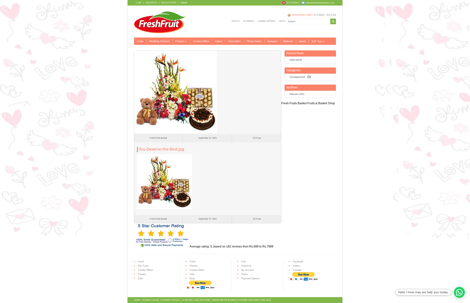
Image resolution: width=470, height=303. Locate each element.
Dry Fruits (143, 265)
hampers (272, 41)
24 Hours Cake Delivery (196, 300)
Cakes (218, 41)
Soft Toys (317, 41)
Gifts (282, 21)
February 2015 (297, 94)
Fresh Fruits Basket (224, 300)
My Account (168, 3)
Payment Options (250, 278)
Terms (183, 3)
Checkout (151, 3)
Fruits (236, 21)
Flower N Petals (170, 300)
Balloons (288, 41)
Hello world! (296, 60)
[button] (459, 292)
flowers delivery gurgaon (254, 300)
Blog (192, 278)
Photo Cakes (254, 41)
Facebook (298, 261)
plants (302, 41)
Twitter (296, 265)
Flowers (248, 21)
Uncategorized (297, 77)
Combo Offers (266, 21)
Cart (139, 3)
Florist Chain (150, 300)
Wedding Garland (159, 41)
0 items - (325, 14)
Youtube (297, 270)
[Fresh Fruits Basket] (160, 32)
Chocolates (234, 41)
